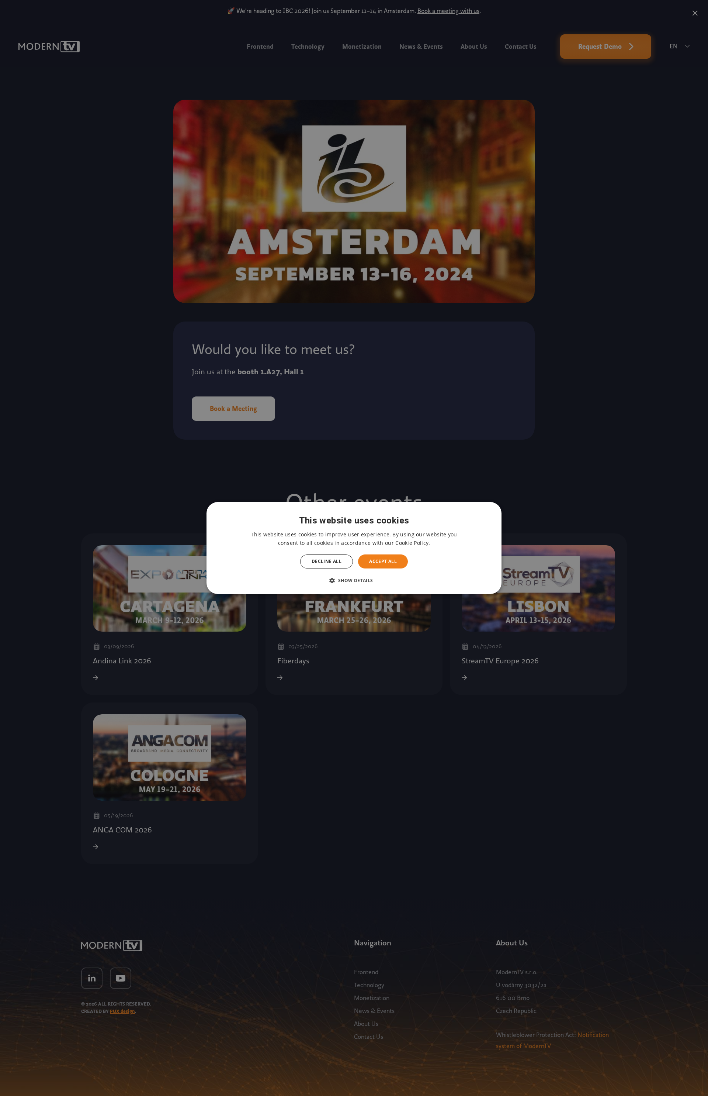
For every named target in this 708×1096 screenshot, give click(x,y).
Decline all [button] (326, 561)
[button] (354, 580)
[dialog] (354, 548)
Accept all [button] (383, 561)
